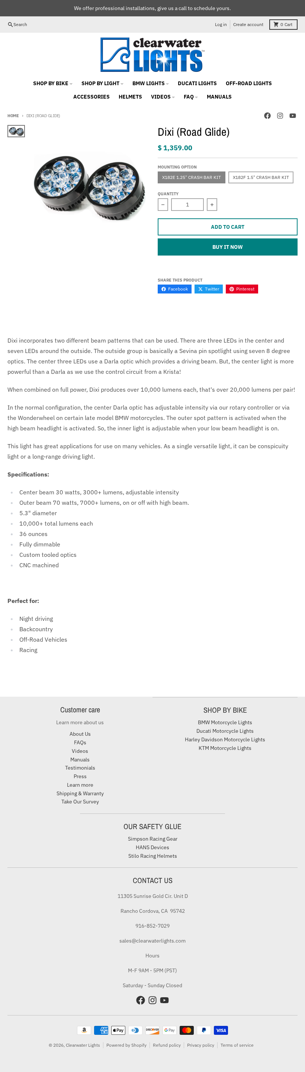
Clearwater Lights (83, 1045)
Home (13, 115)
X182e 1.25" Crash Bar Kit (191, 177)
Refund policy (167, 1045)
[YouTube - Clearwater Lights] (293, 116)
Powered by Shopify (126, 1045)
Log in (221, 24)
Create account (248, 24)
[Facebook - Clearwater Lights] (267, 116)
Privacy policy (200, 1045)
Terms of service (237, 1045)
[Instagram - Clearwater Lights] (280, 116)
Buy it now (227, 247)
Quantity (168, 193)
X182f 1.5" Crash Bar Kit (261, 177)
